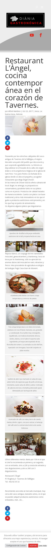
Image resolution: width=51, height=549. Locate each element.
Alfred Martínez (14, 111)
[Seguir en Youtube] (32, 35)
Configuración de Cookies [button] (16, 545)
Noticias (19, 114)
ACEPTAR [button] (33, 545)
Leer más (42, 545)
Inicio (37, 111)
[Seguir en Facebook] (41, 35)
